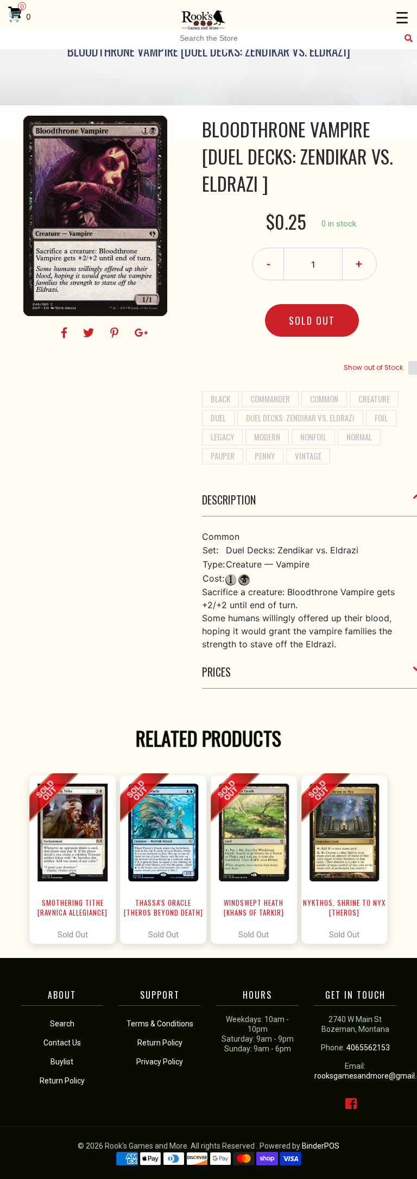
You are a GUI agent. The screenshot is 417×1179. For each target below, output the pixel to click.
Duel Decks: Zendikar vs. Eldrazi (300, 418)
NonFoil (313, 437)
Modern (267, 437)
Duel (218, 418)
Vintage (308, 456)
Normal (359, 437)
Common (324, 399)
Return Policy (159, 1042)
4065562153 (368, 1047)
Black (220, 399)
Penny (265, 456)
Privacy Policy (159, 1061)
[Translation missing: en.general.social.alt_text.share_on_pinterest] (116, 332)
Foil (381, 418)
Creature (374, 399)
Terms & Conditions (160, 1023)
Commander (270, 399)
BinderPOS (320, 1146)
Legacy (222, 437)
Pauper (223, 456)
